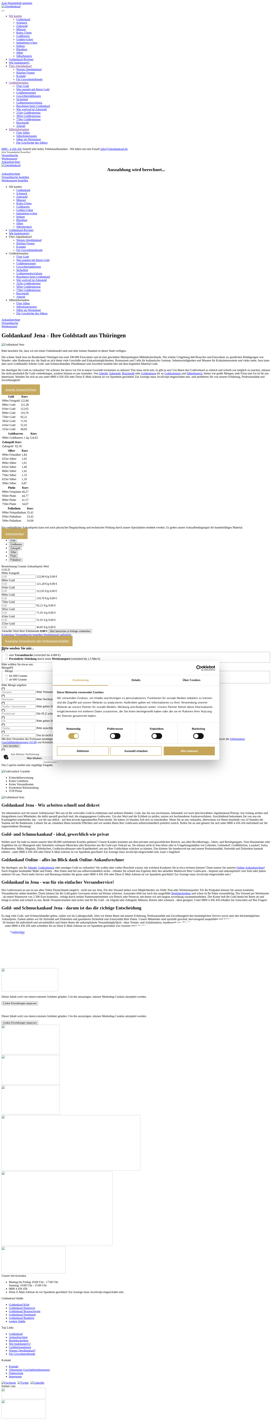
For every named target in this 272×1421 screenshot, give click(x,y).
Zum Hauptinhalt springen (16, 3)
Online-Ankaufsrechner (250, 867)
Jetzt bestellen (11, 746)
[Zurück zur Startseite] (11, 6)
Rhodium (21, 49)
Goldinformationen (20, 1347)
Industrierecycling (26, 42)
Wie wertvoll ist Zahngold (31, 109)
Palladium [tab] (15, 559)
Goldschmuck (172, 373)
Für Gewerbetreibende (29, 79)
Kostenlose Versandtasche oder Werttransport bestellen (37, 641)
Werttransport (9, 158)
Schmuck (21, 22)
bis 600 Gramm (17, 675)
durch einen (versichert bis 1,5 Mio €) (54, 658)
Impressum (15, 1376)
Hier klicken (34, 758)
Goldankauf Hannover (22, 1308)
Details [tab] (136, 680)
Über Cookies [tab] (191, 680)
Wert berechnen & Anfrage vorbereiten (70, 631)
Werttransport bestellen (14, 180)
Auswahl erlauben (136, 751)
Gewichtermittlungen (28, 96)
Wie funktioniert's (19, 62)
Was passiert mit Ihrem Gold (32, 89)
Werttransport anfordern (57, 634)
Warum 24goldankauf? (22, 1350)
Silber (19, 52)
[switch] (115, 736)
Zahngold (22, 26)
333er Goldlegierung (28, 112)
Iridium (20, 46)
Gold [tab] (12, 540)
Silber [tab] (13, 552)
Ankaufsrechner (10, 162)
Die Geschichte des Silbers (32, 142)
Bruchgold (22, 122)
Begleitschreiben (181, 893)
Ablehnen (83, 751)
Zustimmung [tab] (80, 680)
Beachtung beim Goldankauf (33, 106)
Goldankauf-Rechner (21, 59)
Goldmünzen (148, 373)
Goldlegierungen (26, 92)
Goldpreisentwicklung (29, 102)
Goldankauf (23, 19)
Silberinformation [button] (19, 300)
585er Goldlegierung (28, 116)
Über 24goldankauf (20, 66)
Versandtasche (9, 155)
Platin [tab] (13, 556)
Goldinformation (18, 82)
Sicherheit (22, 99)
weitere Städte (17, 1321)
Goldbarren (23, 36)
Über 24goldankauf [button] (20, 236)
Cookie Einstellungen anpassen (20, 1003)
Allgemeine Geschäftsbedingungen (29, 1369)
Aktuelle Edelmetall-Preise (20, 389)
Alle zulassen (189, 751)
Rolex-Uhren (24, 32)
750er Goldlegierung (28, 119)
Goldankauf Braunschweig (24, 1311)
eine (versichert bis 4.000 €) (34, 655)
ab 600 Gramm (17, 679)
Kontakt (21, 76)
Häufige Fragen (25, 72)
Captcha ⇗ (50, 762)
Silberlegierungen (26, 136)
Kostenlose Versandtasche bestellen (22, 634)
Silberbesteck (24, 56)
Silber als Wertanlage (28, 139)
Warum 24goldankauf (29, 69)
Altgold (20, 126)
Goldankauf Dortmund (22, 1314)
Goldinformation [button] (18, 253)
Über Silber (23, 132)
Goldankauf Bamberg (21, 1318)
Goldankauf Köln (19, 1304)
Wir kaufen (15, 16)
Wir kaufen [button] (15, 186)
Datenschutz (16, 1373)
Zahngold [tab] (15, 548)
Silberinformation (19, 129)
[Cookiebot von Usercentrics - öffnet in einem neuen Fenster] (199, 668)
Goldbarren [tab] (16, 544)
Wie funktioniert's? (20, 1343)
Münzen (21, 29)
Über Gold (22, 86)
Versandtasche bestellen (15, 177)
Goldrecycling (24, 39)
